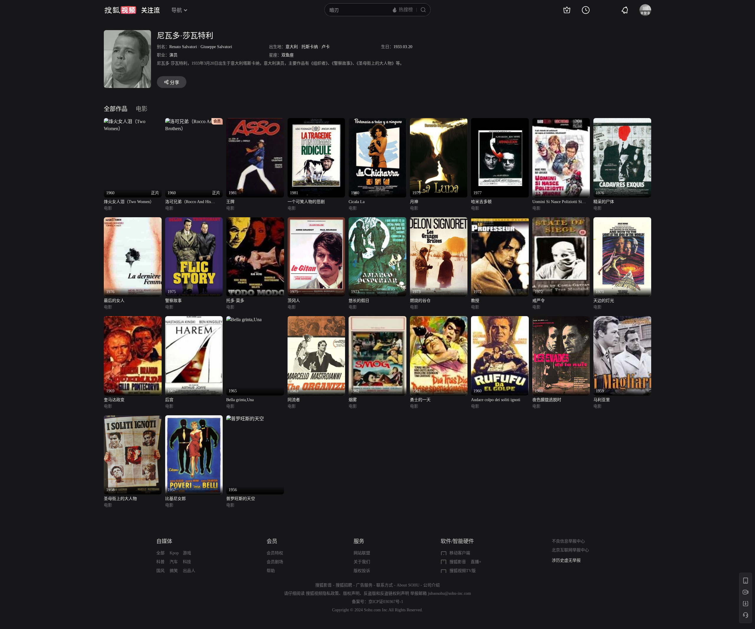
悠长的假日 (359, 300)
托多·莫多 (235, 300)
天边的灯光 (603, 300)
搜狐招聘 (344, 585)
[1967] (194, 319)
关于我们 (362, 562)
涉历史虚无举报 (566, 558)
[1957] (194, 418)
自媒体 (164, 541)
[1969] (133, 319)
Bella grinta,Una (240, 400)
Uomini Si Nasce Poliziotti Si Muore (557, 202)
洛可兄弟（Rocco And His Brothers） (188, 202)
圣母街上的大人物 (120, 498)
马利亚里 (601, 400)
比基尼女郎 (175, 498)
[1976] (561, 121)
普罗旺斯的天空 (240, 498)
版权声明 (351, 593)
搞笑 (174, 570)
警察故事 (173, 300)
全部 (160, 553)
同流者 (294, 400)
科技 (187, 562)
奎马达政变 (114, 400)
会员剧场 (275, 562)
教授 (475, 300)
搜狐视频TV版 (462, 570)
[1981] (255, 121)
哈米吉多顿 (481, 202)
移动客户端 (459, 553)
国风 (160, 570)
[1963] (316, 319)
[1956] (245, 418)
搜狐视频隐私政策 (322, 593)
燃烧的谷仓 (420, 300)
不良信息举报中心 (568, 541)
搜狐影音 (457, 562)
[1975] (194, 220)
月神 (414, 202)
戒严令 (538, 300)
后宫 (169, 400)
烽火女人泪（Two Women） (129, 202)
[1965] (244, 319)
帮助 (271, 570)
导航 (176, 10)
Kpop (174, 553)
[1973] (377, 220)
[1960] (500, 319)
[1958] (133, 418)
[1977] (500, 121)
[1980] (377, 121)
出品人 (189, 570)
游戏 (187, 553)
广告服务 (364, 585)
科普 (160, 562)
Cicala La (357, 202)
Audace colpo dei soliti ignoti (495, 400)
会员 (272, 541)
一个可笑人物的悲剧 (306, 202)
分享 (174, 82)
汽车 (174, 562)
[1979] (439, 121)
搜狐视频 (120, 10)
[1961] (439, 319)
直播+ (476, 562)
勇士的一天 (420, 400)
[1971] (622, 220)
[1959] (622, 319)
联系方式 (384, 585)
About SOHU (408, 585)
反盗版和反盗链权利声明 (386, 593)
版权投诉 (362, 570)
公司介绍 (431, 585)
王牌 (230, 202)
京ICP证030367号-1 (385, 601)
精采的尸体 (603, 202)
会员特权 (275, 553)
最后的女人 (114, 300)
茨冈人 (294, 300)
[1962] (377, 319)
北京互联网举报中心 (570, 550)
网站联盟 (362, 553)
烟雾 (353, 400)
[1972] (500, 220)
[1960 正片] (133, 121)
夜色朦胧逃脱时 (546, 400)
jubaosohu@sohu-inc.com (449, 593)
